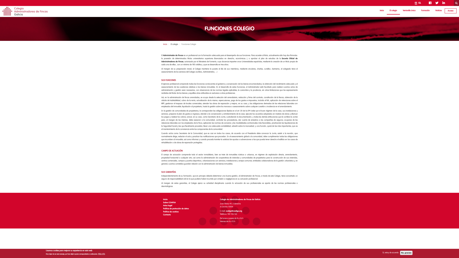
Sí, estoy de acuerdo (390, 253)
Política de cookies (171, 212)
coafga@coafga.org (234, 211)
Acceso (451, 11)
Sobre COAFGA (169, 203)
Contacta (167, 215)
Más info (101, 254)
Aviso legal (167, 206)
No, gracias (406, 253)
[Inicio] (25, 11)
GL (419, 3)
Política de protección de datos (176, 209)
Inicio (382, 11)
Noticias (438, 11)
